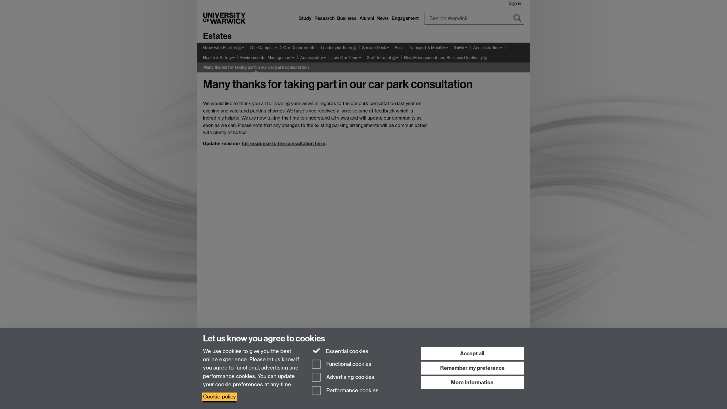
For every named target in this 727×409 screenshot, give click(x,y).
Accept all (472, 353)
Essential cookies (346, 351)
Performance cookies (352, 390)
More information (472, 382)
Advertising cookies (349, 377)
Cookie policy (219, 396)
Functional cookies (348, 364)
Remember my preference (472, 368)
